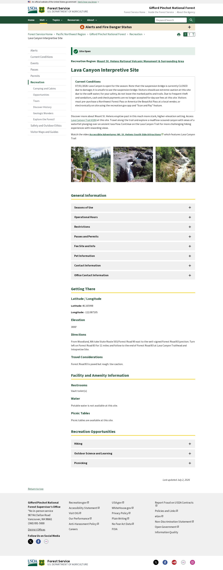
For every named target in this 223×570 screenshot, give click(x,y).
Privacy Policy (120, 513)
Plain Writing (119, 518)
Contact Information (87, 265)
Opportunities (41, 94)
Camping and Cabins (44, 88)
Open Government (165, 527)
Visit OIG (74, 513)
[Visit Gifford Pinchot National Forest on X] (30, 541)
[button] (179, 34)
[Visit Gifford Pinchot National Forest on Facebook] (38, 541)
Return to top (35, 488)
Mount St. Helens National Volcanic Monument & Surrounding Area (140, 61)
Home (31, 19)
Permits (35, 76)
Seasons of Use (83, 207)
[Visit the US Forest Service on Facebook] (165, 562)
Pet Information (84, 256)
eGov (158, 516)
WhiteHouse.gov (121, 508)
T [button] (185, 34)
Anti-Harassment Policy (82, 524)
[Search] (191, 20)
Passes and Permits (86, 236)
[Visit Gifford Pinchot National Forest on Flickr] (46, 541)
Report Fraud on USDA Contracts (174, 502)
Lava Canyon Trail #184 (83, 120)
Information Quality (166, 532)
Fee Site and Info (84, 246)
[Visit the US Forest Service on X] (156, 562)
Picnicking (80, 463)
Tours (36, 100)
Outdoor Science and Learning (93, 453)
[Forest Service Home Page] (42, 10)
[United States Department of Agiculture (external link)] (33, 10)
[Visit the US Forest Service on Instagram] (192, 562)
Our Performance (79, 518)
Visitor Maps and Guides (44, 132)
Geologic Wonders (43, 113)
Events (35, 63)
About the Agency (186, 12)
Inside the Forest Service (161, 12)
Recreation (37, 82)
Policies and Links (165, 511)
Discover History (42, 107)
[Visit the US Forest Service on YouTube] (174, 562)
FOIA (114, 529)
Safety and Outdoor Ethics (46, 125)
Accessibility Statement (83, 508)
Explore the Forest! (44, 119)
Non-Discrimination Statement (173, 521)
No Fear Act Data (121, 524)
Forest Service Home (134, 12)
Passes (34, 69)
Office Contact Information (91, 275)
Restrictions (82, 226)
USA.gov (117, 502)
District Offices (36, 529)
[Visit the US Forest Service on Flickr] (183, 562)
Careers (73, 529)
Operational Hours (86, 217)
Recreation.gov (78, 502)
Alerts (34, 50)
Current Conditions (42, 57)
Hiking (78, 443)
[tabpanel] (91, 164)
